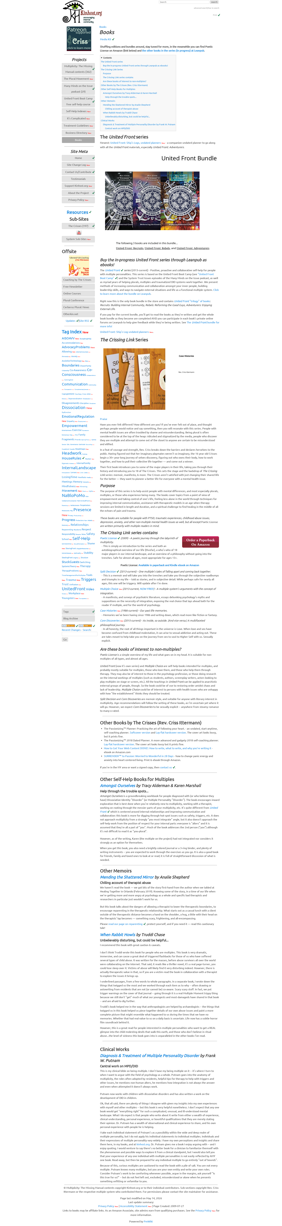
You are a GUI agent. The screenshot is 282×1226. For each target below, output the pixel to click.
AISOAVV (70, 338)
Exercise (77, 430)
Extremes (65, 435)
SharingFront (71, 548)
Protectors (80, 520)
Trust (65, 584)
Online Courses (72, 293)
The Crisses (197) (78, 225)
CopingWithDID (68, 394)
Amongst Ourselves (117, 785)
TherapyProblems (72, 571)
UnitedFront (73, 588)
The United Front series (112, 61)
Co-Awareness (78, 370)
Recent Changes (71, 629)
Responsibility (68, 534)
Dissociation (77, 407)
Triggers (88, 579)
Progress (68, 520)
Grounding (90, 444)
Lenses (75, 472)
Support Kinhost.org (78, 185)
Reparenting (67, 529)
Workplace (76, 593)
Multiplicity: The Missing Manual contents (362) (78, 69)
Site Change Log (78, 164)
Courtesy (78, 394)
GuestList (65, 449)
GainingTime (86, 440)
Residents (77, 530)
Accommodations (72, 342)
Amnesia (66, 356)
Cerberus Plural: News (76, 307)
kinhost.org (143, 1144)
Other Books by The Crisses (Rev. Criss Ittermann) (124, 85)
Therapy (85, 566)
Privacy (70, 515)
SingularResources (84, 548)
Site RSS (84, 320)
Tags (66, 611)
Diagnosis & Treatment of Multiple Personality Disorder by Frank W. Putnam (139, 124)
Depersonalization (75, 399)
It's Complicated (78, 118)
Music (85, 491)
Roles (84, 534)
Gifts (68, 444)
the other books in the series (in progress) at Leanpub (173, 50)
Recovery (66, 525)
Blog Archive (70, 618)
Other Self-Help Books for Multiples (118, 89)
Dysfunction (66, 412)
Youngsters (70, 598)
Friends (78, 440)
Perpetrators (85, 505)
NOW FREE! (147, 588)
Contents (107, 58)
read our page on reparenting (125, 923)
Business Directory (78, 132)
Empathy (72, 421)
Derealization (88, 399)
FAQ (72, 435)
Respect (86, 529)
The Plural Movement (78, 78)
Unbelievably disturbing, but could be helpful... (127, 116)
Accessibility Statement (135, 1206)
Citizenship (65, 370)
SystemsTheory (70, 566)
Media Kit (105, 39)
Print (215, 15)
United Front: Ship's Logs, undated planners (137, 142)
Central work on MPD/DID (117, 128)
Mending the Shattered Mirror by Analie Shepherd (126, 105)
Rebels (91, 520)
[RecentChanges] (70, 625)
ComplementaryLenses (82, 389)
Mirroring (83, 486)
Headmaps (82, 449)
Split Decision (108, 571)
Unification (75, 585)
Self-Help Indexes (78, 111)
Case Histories (110, 610)
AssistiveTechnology (73, 361)
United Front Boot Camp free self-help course (78, 101)
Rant (85, 520)
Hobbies (84, 454)
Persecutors (66, 510)
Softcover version (140, 732)
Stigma (76, 558)
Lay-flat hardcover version (171, 732)
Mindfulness (70, 486)
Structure (84, 558)
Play (71, 510)
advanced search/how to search (206, 8)
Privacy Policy (78, 199)
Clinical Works (107, 120)
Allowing (68, 351)
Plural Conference (73, 300)
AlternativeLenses (83, 352)
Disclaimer (92, 403)
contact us (166, 767)
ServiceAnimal (67, 544)
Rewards (78, 534)
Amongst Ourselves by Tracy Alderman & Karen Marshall (130, 93)
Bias (87, 361)
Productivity (78, 515)
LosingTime (69, 476)
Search (87, 629)
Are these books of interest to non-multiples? (124, 81)
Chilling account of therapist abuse (121, 109)
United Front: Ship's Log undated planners (126, 331)
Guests (72, 449)
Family (81, 434)
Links (81, 472)
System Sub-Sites (78, 239)
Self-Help (81, 538)
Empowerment (74, 426)
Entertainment (67, 430)
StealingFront (67, 558)
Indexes (72, 463)
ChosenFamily (85, 366)
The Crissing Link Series (112, 69)
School (67, 539)
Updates (70, 320)
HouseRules (71, 458)
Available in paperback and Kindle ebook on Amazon (169, 565)
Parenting (66, 505)
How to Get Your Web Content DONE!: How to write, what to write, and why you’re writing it (157, 748)
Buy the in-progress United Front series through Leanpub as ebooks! (135, 65)
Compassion (69, 389)
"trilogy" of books (192, 301)
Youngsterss (84, 598)
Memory (77, 481)
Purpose (107, 73)
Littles (87, 472)
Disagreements (70, 402)
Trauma (73, 579)
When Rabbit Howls (117, 934)
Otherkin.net (70, 314)
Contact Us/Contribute (78, 171)
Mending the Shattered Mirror (127, 877)
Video (90, 589)
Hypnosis (65, 463)
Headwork (72, 453)
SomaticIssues (67, 553)
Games (94, 440)
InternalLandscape (79, 467)
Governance (74, 444)
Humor (89, 459)
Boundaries (70, 365)
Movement (72, 490)
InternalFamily (83, 463)
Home (78, 157)
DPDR (90, 394)
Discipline (84, 403)
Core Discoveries (111, 620)
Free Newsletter (72, 286)
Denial (65, 399)
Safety (90, 533)
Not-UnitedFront (84, 501)
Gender (64, 444)
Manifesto (82, 477)
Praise (103, 418)
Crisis (84, 394)
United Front (112, 270)
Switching (85, 562)
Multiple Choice (111, 588)
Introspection (66, 472)
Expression (85, 430)
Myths (92, 491)
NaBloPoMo (73, 495)
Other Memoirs (108, 101)
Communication (75, 384)
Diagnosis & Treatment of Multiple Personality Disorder (149, 1055)
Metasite (87, 482)
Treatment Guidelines (78, 125)
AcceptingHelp (85, 339)
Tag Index (75, 331)
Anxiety (75, 356)
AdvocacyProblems (78, 347)
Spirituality (78, 553)
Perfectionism (74, 505)
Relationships (80, 524)
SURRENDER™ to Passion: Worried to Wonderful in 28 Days (138, 756)
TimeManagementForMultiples (74, 575)
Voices (65, 594)
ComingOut (68, 380)
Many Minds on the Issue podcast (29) (78, 88)
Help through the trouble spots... (120, 97)
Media (90, 477)
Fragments (68, 439)
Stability (88, 552)
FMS (76, 435)
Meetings (67, 481)
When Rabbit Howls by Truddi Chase (120, 112)
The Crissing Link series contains (118, 77)
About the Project (78, 192)
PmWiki (148, 1221)
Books (102, 26)
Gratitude (82, 444)
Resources (77, 212)
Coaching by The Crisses (77, 279)
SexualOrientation (80, 544)
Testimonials (78, 178)
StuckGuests (70, 562)
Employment (83, 421)
